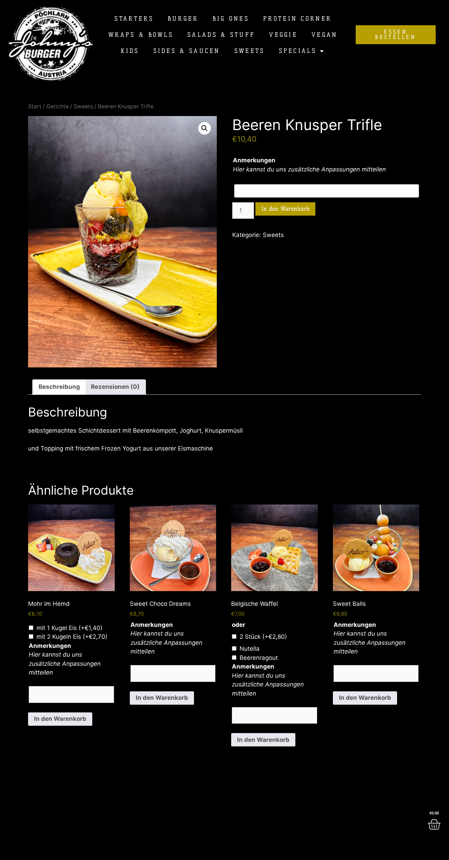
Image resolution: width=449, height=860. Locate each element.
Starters (133, 18)
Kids (130, 50)
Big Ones (231, 18)
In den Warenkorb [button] (60, 718)
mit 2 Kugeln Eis (71, 636)
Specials (297, 50)
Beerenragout (259, 657)
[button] (204, 128)
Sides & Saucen (186, 50)
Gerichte (57, 106)
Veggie (283, 34)
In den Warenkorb (285, 208)
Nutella (250, 648)
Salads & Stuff (221, 34)
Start (34, 106)
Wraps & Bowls (140, 34)
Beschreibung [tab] (59, 386)
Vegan (324, 34)
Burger (183, 18)
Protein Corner (297, 18)
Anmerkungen (254, 160)
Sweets (249, 50)
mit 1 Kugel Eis (69, 627)
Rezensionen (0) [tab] (115, 386)
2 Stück (263, 636)
